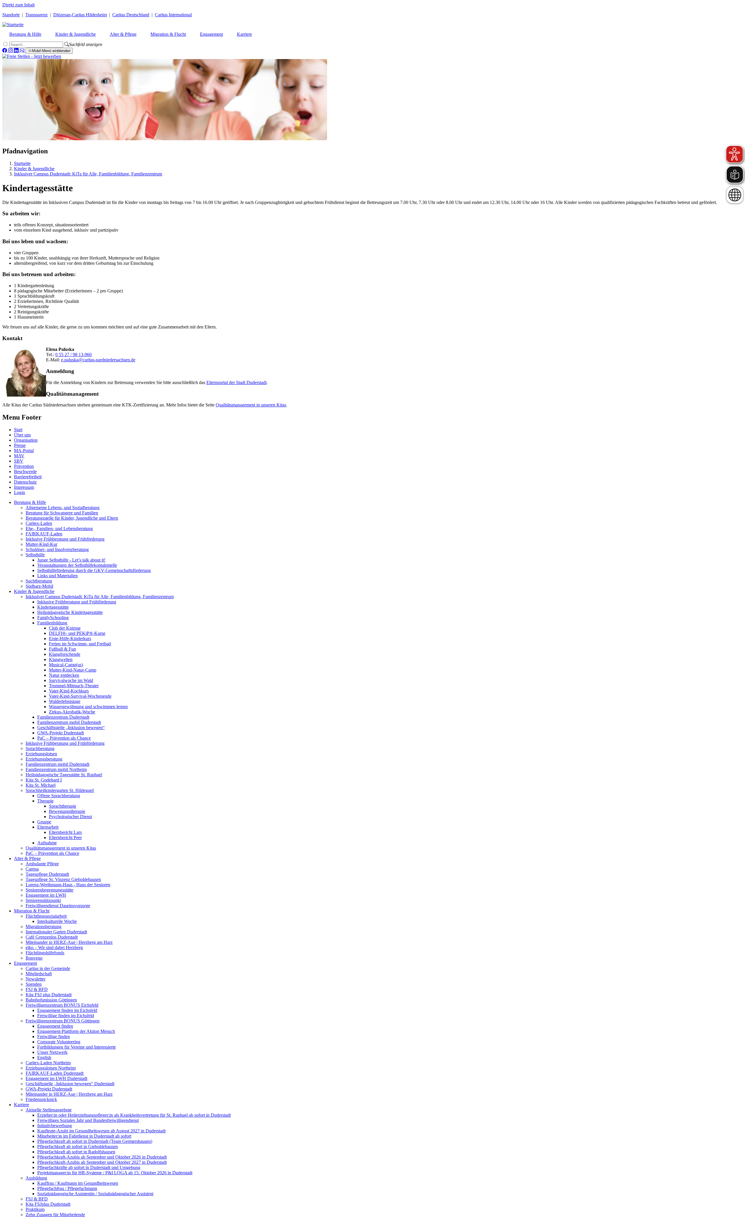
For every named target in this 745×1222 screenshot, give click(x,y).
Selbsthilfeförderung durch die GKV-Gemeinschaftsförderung (94, 570)
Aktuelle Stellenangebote (49, 1109)
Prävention (24, 466)
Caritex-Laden (39, 523)
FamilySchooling (53, 617)
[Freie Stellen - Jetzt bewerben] (31, 56)
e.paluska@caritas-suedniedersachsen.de (98, 359)
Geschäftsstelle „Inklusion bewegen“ (71, 727)
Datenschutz (25, 481)
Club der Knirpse (65, 628)
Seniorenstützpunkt (43, 900)
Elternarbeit (47, 827)
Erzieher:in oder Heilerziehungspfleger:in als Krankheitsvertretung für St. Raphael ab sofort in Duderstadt (134, 1115)
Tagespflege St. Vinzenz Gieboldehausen (63, 879)
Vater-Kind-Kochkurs (69, 690)
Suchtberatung (39, 580)
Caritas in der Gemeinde (48, 968)
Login (19, 492)
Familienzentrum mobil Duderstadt (69, 722)
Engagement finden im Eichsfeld (67, 1010)
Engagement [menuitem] (211, 34)
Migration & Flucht (31, 910)
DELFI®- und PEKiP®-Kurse (77, 633)
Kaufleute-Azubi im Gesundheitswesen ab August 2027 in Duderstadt (101, 1130)
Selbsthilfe (35, 554)
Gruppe (44, 821)
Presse (20, 445)
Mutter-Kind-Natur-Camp (72, 669)
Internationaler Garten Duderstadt (56, 931)
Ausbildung (36, 1177)
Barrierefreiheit (28, 476)
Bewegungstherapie (67, 811)
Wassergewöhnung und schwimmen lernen (88, 706)
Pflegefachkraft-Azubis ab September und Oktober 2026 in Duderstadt (102, 1156)
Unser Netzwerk (52, 1052)
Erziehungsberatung (44, 758)
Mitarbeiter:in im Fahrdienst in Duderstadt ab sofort (84, 1136)
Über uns (22, 434)
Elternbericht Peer (65, 837)
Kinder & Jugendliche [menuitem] (75, 34)
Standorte (11, 14)
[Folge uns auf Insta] (11, 50)
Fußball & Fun (62, 648)
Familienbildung (52, 622)
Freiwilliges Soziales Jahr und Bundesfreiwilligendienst (88, 1120)
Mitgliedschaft (39, 973)
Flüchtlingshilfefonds (45, 952)
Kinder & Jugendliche (34, 168)
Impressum (24, 487)
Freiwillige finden (53, 1036)
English (44, 1057)
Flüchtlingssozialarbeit (46, 916)
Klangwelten (60, 659)
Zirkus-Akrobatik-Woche (72, 711)
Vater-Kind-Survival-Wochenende (80, 696)
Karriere (21, 1104)
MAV (19, 455)
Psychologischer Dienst (70, 816)
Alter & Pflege (27, 858)
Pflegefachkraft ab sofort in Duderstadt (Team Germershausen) (94, 1141)
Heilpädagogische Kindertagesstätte (70, 612)
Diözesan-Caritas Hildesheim (80, 14)
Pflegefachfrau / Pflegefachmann (67, 1188)
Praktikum (35, 1209)
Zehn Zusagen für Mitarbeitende (55, 1214)
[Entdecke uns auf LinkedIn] (17, 50)
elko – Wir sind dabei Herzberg (54, 947)
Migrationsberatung (43, 926)
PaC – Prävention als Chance (64, 738)
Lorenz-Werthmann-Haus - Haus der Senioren (68, 884)
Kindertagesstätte (53, 607)
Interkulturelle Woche (57, 921)
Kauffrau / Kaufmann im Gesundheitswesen (77, 1183)
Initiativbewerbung (54, 1125)
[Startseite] (13, 24)
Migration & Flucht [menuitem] (168, 34)
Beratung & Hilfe (30, 502)
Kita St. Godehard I (44, 779)
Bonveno (34, 957)
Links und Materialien (57, 575)
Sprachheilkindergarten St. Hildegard (60, 790)
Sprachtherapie (62, 806)
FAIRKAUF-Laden (44, 533)
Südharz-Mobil (39, 586)
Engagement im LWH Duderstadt (56, 1078)
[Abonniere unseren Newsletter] (23, 50)
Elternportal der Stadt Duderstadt (236, 382)
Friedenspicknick (41, 1099)
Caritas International (173, 14)
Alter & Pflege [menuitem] (123, 34)
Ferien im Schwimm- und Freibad (80, 643)
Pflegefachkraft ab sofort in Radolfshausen (76, 1151)
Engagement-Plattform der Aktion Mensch (76, 1031)
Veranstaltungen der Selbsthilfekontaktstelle (77, 565)
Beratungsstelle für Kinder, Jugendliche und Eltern (72, 518)
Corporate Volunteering (58, 1041)
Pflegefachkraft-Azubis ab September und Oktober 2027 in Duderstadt (102, 1162)
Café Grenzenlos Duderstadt (52, 937)
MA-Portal (24, 450)
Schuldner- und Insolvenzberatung (57, 549)
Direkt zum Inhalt (18, 4)
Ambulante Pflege (42, 863)
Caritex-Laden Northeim (48, 1062)
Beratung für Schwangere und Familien (62, 512)
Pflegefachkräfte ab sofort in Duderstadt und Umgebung (88, 1167)
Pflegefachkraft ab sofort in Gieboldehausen (77, 1146)
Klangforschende (64, 654)
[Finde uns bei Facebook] (5, 50)
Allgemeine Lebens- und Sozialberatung (63, 507)
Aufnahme (47, 842)
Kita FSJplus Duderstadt (48, 1204)
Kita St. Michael (41, 785)
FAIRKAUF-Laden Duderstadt (55, 1073)
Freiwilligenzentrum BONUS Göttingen (63, 1020)
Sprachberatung (40, 748)
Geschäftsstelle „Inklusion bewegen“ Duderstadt (70, 1083)
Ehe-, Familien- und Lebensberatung (59, 528)
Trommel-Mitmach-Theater (74, 685)
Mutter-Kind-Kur (41, 544)
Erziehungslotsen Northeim (51, 1067)
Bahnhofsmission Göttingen (51, 999)
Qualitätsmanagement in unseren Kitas (251, 404)
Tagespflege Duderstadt (47, 874)
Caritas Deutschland (130, 14)
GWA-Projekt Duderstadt (60, 732)
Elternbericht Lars (65, 832)
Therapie (45, 800)
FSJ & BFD (37, 989)
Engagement (25, 963)
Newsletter (35, 978)
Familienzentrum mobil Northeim (56, 769)
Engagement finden (55, 1026)
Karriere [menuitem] (244, 34)
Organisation (26, 440)
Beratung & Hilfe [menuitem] (25, 34)
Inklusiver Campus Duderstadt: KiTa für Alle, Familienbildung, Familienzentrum (88, 173)
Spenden (34, 984)
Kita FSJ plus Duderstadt (49, 994)
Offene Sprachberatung (58, 795)
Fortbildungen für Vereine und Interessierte (76, 1047)
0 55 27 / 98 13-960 (73, 354)
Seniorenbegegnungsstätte (49, 889)
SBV (18, 461)
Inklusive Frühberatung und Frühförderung (65, 539)
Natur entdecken (64, 675)
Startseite (22, 163)
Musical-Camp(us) (66, 664)
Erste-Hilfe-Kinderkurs (70, 638)
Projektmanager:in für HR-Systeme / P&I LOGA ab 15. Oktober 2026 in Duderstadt (114, 1172)
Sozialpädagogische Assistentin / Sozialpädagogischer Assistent (95, 1193)
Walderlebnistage (64, 701)
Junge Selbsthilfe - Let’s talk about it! (71, 559)
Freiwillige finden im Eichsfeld (65, 1015)
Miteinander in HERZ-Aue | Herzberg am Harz (69, 942)
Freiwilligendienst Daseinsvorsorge (58, 905)
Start (18, 429)
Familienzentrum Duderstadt (63, 717)
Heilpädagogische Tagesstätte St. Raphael (64, 774)
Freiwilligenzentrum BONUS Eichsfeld (62, 1005)
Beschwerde (25, 471)
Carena (32, 868)
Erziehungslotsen (41, 753)
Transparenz (36, 14)
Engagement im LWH (46, 895)
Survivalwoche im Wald (71, 680)
